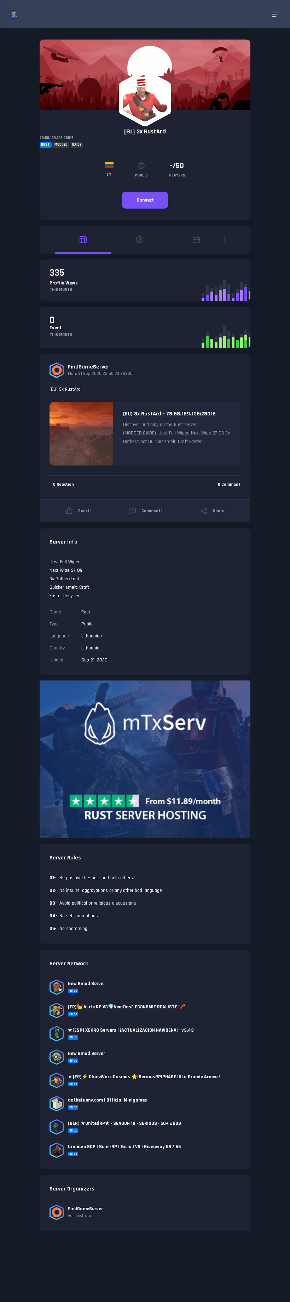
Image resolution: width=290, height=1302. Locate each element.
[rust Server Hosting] (145, 759)
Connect (145, 200)
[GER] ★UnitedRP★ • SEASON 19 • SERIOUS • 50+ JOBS (124, 1123)
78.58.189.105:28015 (57, 138)
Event (56, 328)
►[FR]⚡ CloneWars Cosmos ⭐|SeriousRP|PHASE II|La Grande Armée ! (144, 1077)
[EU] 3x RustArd (145, 131)
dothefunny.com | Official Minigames (107, 1100)
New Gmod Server (86, 983)
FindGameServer (88, 367)
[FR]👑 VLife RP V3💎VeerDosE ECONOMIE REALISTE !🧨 (126, 1007)
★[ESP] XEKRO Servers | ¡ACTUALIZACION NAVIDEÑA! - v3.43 (131, 1030)
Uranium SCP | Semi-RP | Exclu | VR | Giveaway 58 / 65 (124, 1147)
